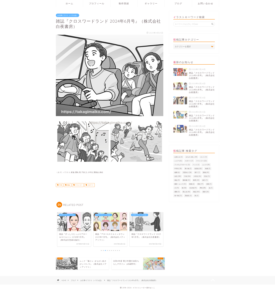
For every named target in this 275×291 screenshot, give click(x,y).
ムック (206, 165)
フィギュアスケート (182, 165)
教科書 (186, 180)
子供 (60, 185)
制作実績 (124, 3)
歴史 (200, 184)
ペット (196, 165)
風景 (206, 192)
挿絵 (177, 180)
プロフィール (96, 3)
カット (203, 157)
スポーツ (90, 185)
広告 (207, 176)
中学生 (178, 168)
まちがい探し (191, 157)
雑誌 (68, 185)
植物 (191, 184)
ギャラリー (151, 3)
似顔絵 (198, 168)
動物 (206, 172)
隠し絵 (186, 192)
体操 (207, 168)
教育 (196, 180)
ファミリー (78, 185)
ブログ (178, 3)
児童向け (187, 172)
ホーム (69, 3)
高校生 (188, 196)
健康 (177, 172)
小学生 (197, 176)
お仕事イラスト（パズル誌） (67, 15)
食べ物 (178, 196)
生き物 (193, 188)
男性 (203, 188)
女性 (177, 176)
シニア (178, 161)
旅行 (205, 180)
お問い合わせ (205, 3)
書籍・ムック (180, 184)
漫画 (208, 184)
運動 (177, 192)
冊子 (197, 172)
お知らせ (178, 157)
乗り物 (188, 168)
